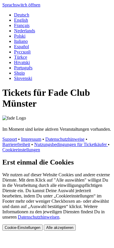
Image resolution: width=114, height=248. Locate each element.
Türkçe (20, 57)
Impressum (31, 139)
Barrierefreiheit (16, 144)
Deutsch (21, 14)
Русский (22, 51)
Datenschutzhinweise (64, 139)
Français (22, 25)
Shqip (19, 73)
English (21, 20)
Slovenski (23, 78)
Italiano (21, 41)
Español (21, 46)
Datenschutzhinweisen (38, 217)
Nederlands (24, 30)
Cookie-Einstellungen (22, 227)
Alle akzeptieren (59, 227)
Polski (19, 35)
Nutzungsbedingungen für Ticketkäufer (71, 144)
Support (9, 139)
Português (23, 67)
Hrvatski (22, 62)
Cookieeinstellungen (21, 149)
